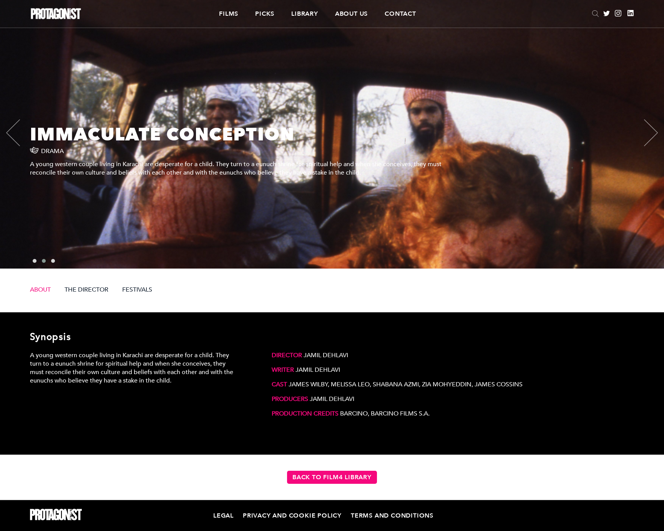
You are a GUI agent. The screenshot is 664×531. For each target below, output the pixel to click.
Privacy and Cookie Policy (292, 515)
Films (228, 14)
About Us (351, 14)
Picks (264, 14)
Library (304, 14)
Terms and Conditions (392, 515)
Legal (223, 515)
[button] (34, 261)
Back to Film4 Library (332, 477)
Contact (400, 14)
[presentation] (19, 132)
